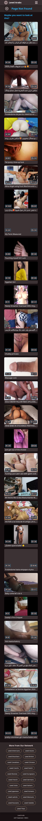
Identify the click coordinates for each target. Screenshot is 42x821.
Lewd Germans (28, 780)
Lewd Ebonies (12, 774)
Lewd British (29, 757)
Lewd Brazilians (13, 757)
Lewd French (13, 780)
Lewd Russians (13, 803)
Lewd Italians (28, 785)
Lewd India (14, 785)
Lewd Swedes (29, 803)
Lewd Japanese (13, 791)
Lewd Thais (21, 809)
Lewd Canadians (13, 762)
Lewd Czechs (14, 768)
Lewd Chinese (30, 762)
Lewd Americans (14, 751)
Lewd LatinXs (13, 797)
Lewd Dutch (28, 768)
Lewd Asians (29, 751)
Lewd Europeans (29, 774)
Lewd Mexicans (28, 797)
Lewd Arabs (15, 2)
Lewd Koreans (29, 791)
